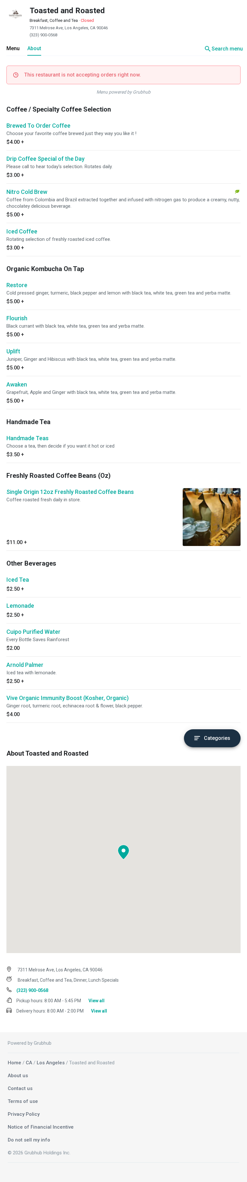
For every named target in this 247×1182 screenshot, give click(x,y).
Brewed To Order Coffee (38, 125)
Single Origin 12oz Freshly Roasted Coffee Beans (70, 491)
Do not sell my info (29, 1140)
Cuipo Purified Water (33, 631)
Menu (13, 48)
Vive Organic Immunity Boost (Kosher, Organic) (67, 698)
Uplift (13, 351)
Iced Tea (17, 579)
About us (18, 1075)
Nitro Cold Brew (26, 191)
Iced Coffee (21, 231)
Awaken (16, 384)
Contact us (20, 1088)
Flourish (16, 318)
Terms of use (23, 1101)
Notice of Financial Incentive (41, 1127)
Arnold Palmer (24, 664)
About (34, 48)
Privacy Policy (24, 1114)
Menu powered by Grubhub (123, 92)
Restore (16, 285)
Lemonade (20, 605)
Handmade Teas (27, 438)
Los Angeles (51, 1063)
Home (14, 1063)
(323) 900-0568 (43, 34)
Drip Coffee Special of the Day (45, 158)
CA (29, 1063)
